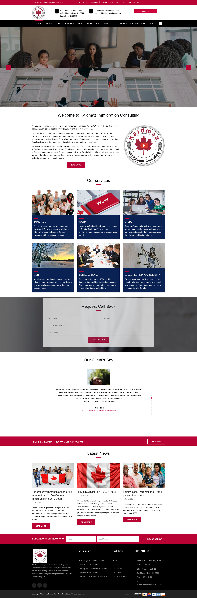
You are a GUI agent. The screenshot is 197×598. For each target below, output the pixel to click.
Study (80, 23)
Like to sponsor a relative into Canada (93, 576)
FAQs (151, 23)
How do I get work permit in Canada (92, 560)
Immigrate (69, 23)
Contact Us (120, 2)
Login (129, 2)
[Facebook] (34, 585)
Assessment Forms (53, 23)
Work (89, 23)
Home (38, 23)
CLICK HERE (156, 442)
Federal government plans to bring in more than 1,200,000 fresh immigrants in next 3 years (52, 495)
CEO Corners (117, 572)
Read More (75, 165)
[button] (98, 325)
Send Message (98, 340)
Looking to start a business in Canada (93, 568)
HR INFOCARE (137, 594)
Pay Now (136, 2)
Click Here (40, 78)
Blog (111, 2)
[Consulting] (144, 145)
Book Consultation (146, 11)
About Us (116, 564)
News (104, 2)
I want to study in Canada (88, 564)
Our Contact (117, 568)
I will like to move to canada (89, 572)
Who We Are (83, 2)
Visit (98, 23)
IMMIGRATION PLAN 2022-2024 (96, 491)
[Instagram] (39, 585)
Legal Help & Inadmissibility (132, 23)
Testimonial (95, 2)
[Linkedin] (45, 585)
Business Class (110, 23)
